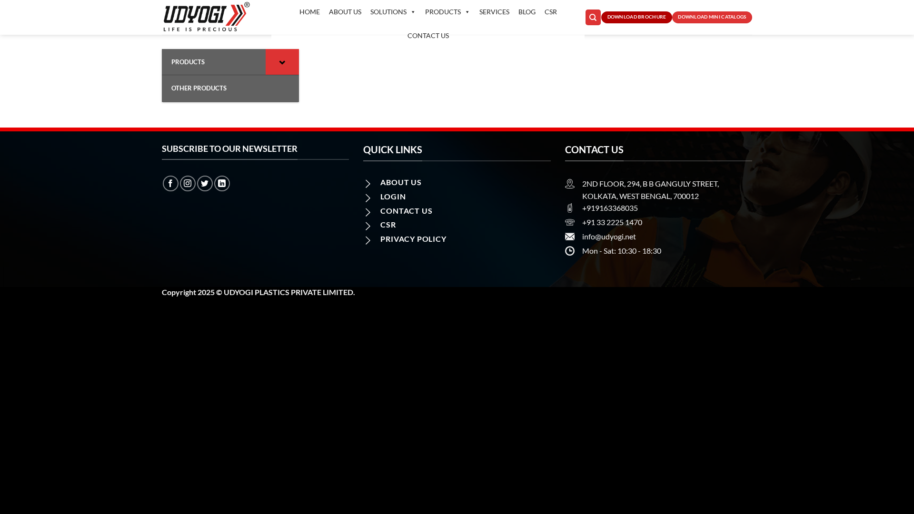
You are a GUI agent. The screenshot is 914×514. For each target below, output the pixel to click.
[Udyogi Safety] (209, 17)
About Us (345, 12)
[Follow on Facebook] (171, 183)
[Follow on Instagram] (188, 183)
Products (443, 12)
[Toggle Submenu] (282, 62)
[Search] (593, 17)
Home (309, 12)
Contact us (428, 35)
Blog (527, 12)
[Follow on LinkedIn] (222, 183)
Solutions (388, 12)
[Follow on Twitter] (205, 183)
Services (494, 12)
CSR (551, 12)
